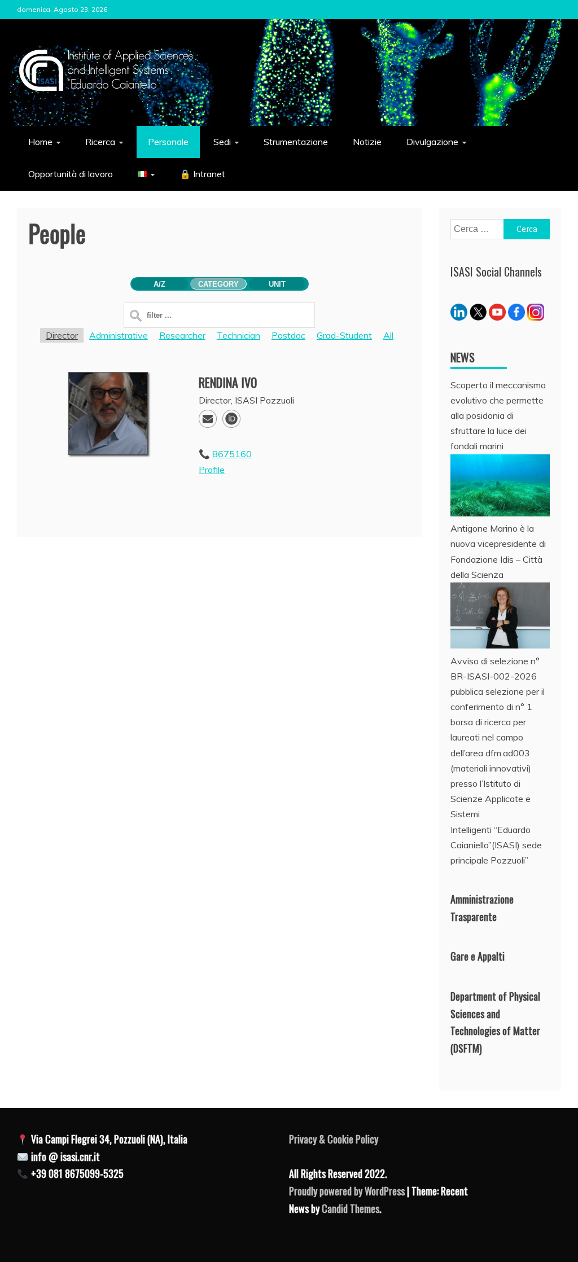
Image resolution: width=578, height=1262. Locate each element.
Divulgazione (432, 141)
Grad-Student (344, 335)
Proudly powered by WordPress (348, 1191)
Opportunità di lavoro (70, 173)
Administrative (118, 335)
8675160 (232, 453)
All (388, 335)
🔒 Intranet (202, 173)
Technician (238, 335)
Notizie (367, 141)
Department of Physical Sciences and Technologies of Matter (495, 1013)
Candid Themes (350, 1208)
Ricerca (100, 141)
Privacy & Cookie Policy (333, 1139)
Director (62, 335)
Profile (212, 469)
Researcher (182, 335)
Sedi (222, 141)
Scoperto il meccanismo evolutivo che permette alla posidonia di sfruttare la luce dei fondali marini (498, 415)
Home (40, 141)
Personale (168, 141)
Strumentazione (296, 141)
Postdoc (288, 335)
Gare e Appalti (477, 956)
